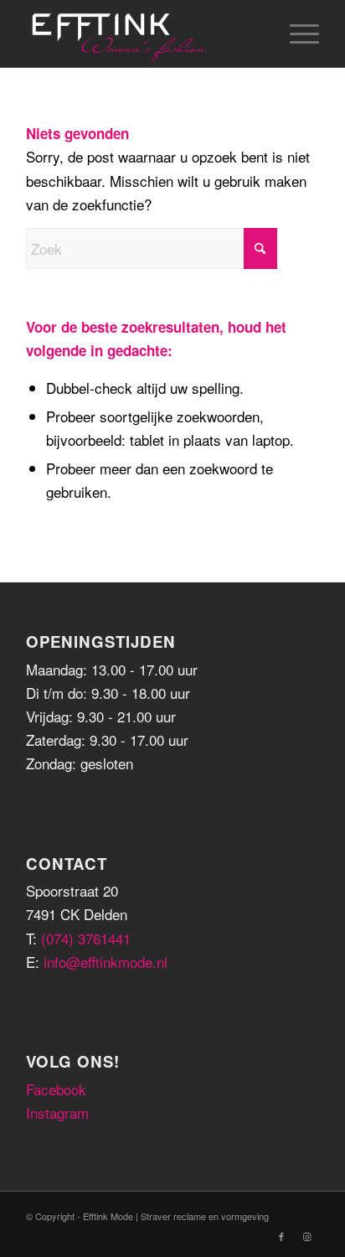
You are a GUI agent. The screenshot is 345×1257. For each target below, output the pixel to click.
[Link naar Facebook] (281, 1236)
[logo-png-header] (143, 33)
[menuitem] (296, 33)
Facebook (56, 1089)
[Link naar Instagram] (306, 1236)
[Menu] (296, 33)
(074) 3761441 (86, 938)
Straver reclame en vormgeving (205, 1216)
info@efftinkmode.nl (105, 961)
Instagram (57, 1112)
